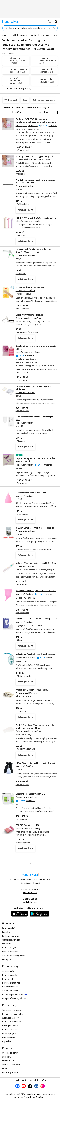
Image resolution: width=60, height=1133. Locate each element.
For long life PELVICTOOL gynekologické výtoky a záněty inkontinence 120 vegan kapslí (34, 159)
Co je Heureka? (8, 928)
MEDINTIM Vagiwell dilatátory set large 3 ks (36, 218)
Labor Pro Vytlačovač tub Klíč (29, 314)
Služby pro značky (10, 1025)
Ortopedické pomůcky (25, 290)
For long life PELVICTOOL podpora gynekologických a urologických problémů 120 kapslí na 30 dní (35, 122)
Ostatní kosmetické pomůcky (28, 318)
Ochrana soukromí (10, 990)
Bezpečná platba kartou (12, 994)
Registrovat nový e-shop (13, 1014)
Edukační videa (8, 1037)
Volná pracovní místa (11, 939)
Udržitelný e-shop (10, 1072)
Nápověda (6, 1041)
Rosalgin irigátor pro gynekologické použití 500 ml (30, 363)
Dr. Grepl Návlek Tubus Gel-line (30, 287)
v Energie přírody (23, 842)
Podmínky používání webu (35, 1097)
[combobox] (30, 28)
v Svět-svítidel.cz (23, 204)
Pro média (6, 943)
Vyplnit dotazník (30, 902)
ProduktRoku (8, 1060)
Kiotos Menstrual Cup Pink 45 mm (31, 492)
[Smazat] (54, 28)
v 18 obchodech (22, 308)
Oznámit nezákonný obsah (13, 955)
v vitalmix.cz (21, 711)
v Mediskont (21, 273)
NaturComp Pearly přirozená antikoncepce (35, 654)
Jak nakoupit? (8, 971)
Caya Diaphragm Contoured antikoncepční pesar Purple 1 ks (35, 460)
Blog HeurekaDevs (10, 951)
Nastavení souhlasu (10, 986)
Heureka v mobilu (9, 975)
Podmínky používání (10, 936)
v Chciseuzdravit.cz (24, 676)
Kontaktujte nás (30, 892)
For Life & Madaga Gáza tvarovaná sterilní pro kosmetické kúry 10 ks (35, 726)
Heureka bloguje (9, 947)
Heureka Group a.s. (34, 1094)
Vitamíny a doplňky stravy (27, 125)
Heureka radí (7, 979)
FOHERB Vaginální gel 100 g (28, 825)
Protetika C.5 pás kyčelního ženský (32, 690)
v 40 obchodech (22, 380)
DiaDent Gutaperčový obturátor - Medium (35, 527)
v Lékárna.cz (21, 235)
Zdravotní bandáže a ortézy (27, 693)
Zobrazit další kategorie (16, 88)
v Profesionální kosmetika (27, 332)
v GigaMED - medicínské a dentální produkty (34, 549)
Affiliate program (9, 1033)
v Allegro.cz (21, 173)
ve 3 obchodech (22, 150)
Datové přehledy (9, 1029)
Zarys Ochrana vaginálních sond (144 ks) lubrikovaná (34, 388)
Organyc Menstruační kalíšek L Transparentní (36, 618)
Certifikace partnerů (11, 1064)
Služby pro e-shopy (10, 1017)
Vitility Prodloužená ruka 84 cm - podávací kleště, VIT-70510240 (35, 181)
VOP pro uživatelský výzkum (14, 998)
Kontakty (6, 932)
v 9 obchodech (22, 584)
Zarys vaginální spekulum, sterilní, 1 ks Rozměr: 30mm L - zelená (33, 251)
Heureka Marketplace (11, 1021)
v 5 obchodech (22, 483)
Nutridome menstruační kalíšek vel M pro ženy (34, 418)
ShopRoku (6, 1056)
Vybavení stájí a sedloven (26, 797)
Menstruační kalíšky (24, 422)
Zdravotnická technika (25, 186)
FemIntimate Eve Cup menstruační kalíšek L (36, 590)
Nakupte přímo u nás (11, 982)
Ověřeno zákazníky (10, 1052)
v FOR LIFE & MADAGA (25, 749)
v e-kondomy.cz (22, 514)
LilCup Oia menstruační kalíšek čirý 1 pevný (35, 763)
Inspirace (6, 1068)
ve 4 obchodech (22, 612)
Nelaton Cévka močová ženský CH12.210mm (36, 563)
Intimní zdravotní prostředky (28, 221)
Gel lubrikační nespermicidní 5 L (30, 794)
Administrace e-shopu (11, 1010)
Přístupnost (7, 959)
